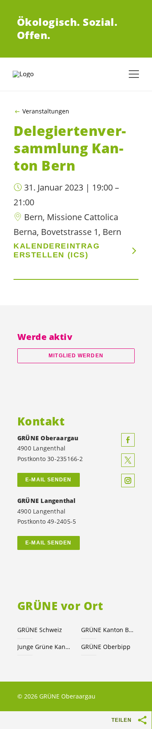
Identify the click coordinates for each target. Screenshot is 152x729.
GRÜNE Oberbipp (105, 647)
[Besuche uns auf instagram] (128, 480)
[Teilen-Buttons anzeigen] (142, 720)
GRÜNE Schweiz (39, 630)
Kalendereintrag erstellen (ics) (57, 250)
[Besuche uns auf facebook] (128, 440)
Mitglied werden (76, 356)
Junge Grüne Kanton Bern (44, 647)
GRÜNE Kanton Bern (108, 630)
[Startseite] (34, 74)
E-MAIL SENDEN (48, 480)
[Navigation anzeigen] (134, 74)
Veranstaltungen (45, 111)
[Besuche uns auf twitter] (128, 460)
